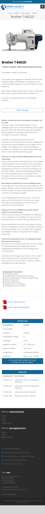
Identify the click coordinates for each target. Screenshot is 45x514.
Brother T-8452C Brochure (16, 302)
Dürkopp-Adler (6, 423)
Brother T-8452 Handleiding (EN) (18, 307)
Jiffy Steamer (6, 437)
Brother (16, 13)
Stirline (4, 432)
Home (10, 13)
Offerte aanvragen (22, 110)
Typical (4, 418)
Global (4, 421)
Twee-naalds (25, 13)
